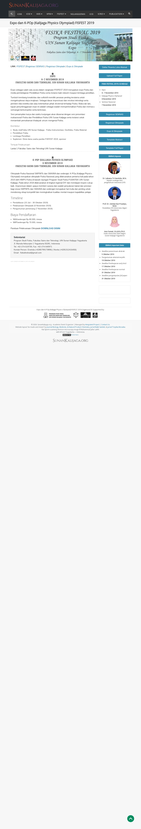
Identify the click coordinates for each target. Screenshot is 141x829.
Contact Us (105, 324)
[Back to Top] (130, 818)
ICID (91, 14)
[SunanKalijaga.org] (33, 3)
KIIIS (38, 14)
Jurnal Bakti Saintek (97, 327)
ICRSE (101, 14)
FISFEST (61, 14)
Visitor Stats (74, 335)
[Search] (129, 13)
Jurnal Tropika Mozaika (116, 327)
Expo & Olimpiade (75, 66)
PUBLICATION (116, 14)
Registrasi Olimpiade (55, 66)
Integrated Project (92, 324)
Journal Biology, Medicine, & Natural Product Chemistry (68, 327)
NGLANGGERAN (77, 14)
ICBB (19, 14)
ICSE (28, 14)
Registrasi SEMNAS (35, 66)
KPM (49, 14)
